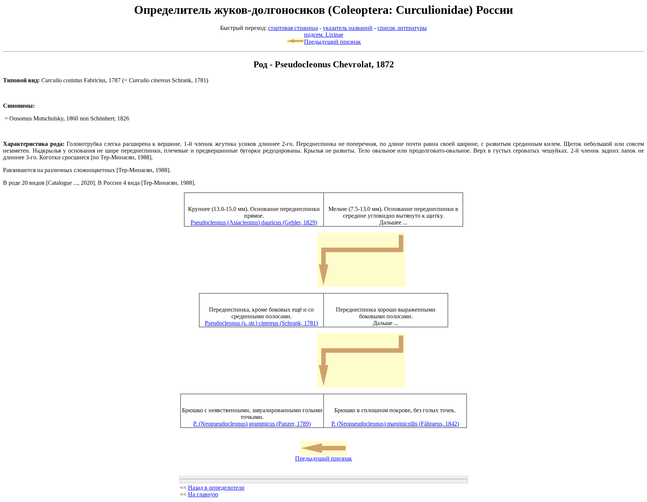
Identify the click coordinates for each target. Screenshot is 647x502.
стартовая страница (293, 28)
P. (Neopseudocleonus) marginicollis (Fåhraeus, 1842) (395, 423)
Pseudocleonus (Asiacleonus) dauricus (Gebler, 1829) (254, 222)
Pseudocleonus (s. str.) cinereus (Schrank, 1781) (261, 323)
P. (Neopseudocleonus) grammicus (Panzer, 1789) (252, 423)
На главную (203, 494)
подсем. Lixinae (323, 34)
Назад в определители (216, 487)
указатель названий (348, 28)
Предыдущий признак (332, 42)
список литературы (402, 28)
